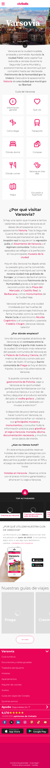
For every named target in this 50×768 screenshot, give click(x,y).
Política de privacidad (21, 765)
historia (7, 81)
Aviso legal (34, 763)
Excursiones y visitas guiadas (17, 662)
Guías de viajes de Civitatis (16, 695)
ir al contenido (25, 45)
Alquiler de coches (11, 684)
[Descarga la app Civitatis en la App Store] (37, 560)
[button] (3, 3)
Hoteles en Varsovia (15, 473)
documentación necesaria (18, 435)
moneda (31, 432)
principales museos (26, 421)
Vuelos (5, 690)
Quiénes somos (10, 701)
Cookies (35, 765)
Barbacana (10, 294)
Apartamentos (9, 679)
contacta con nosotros (22, 543)
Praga (23, 365)
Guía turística (8, 656)
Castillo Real (30, 290)
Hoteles (6, 673)
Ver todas (25, 639)
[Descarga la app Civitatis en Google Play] (37, 565)
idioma (41, 432)
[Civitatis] (25, 752)
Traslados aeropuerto (13, 667)
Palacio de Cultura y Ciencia (22, 355)
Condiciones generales (19, 763)
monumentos (34, 294)
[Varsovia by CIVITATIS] (23, 4)
